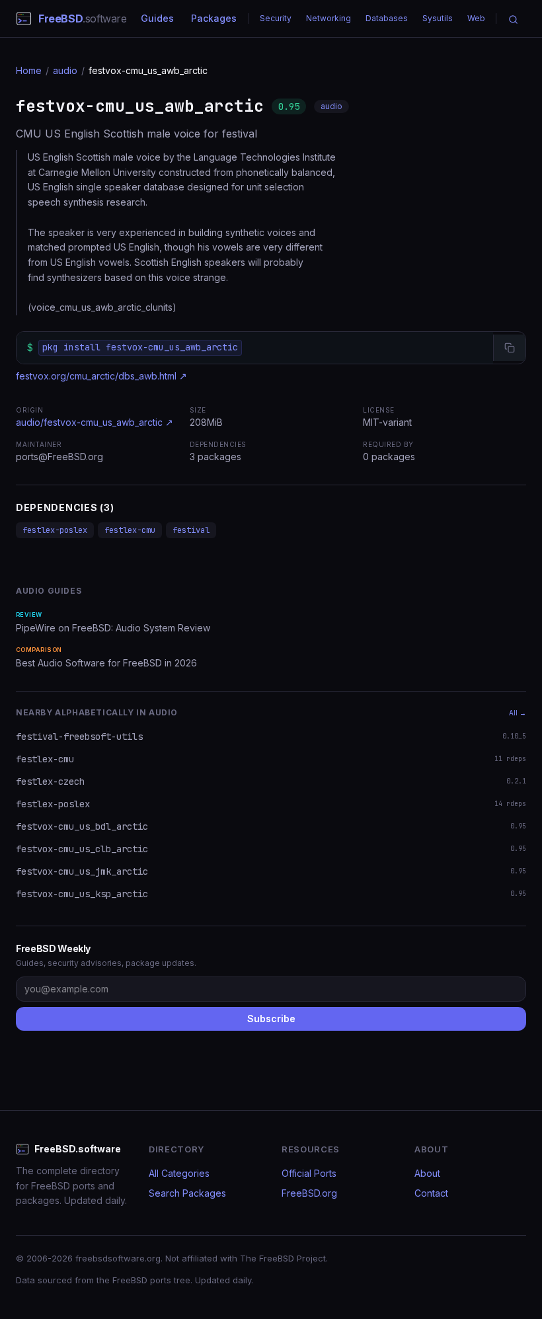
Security (275, 18)
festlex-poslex (54, 530)
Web (476, 18)
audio (65, 70)
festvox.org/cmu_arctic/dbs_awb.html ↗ (101, 375)
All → (517, 713)
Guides (157, 18)
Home (29, 70)
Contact (431, 1193)
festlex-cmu (129, 530)
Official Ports (309, 1173)
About (427, 1173)
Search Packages (187, 1193)
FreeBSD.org (309, 1193)
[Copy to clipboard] (509, 348)
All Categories (179, 1173)
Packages (214, 18)
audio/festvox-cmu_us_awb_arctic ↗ (94, 422)
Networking (328, 18)
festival (191, 530)
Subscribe (271, 1018)
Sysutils (437, 18)
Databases (387, 18)
